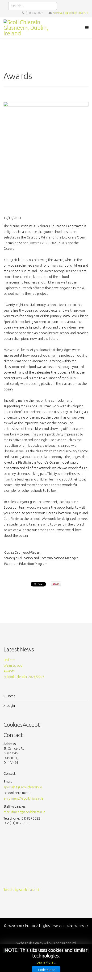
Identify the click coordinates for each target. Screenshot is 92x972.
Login (11, 705)
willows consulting (57, 943)
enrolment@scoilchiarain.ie (23, 798)
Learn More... (46, 962)
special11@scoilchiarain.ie (70, 12)
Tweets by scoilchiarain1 (21, 890)
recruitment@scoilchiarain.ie (24, 812)
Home (11, 696)
